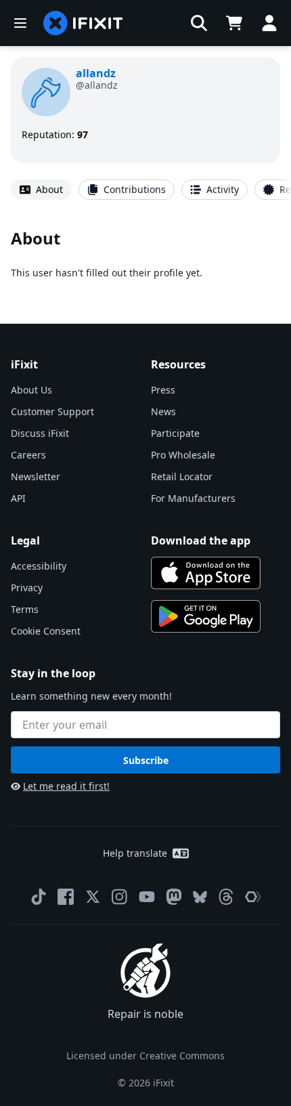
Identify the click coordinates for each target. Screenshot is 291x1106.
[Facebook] (66, 897)
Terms (25, 609)
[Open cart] (234, 23)
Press (163, 389)
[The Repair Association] (253, 897)
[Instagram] (120, 897)
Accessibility (38, 565)
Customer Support (52, 411)
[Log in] (269, 23)
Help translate (135, 853)
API (18, 498)
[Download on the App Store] (206, 573)
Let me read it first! (66, 786)
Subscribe (146, 760)
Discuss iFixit (40, 433)
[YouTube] (147, 897)
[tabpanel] (145, 253)
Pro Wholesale (183, 454)
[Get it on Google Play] (206, 616)
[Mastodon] (174, 897)
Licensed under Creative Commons (145, 1055)
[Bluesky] (200, 897)
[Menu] (20, 23)
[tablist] (145, 189)
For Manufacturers (193, 498)
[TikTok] (38, 897)
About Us (31, 389)
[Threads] (226, 897)
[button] (198, 23)
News (163, 411)
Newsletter (35, 476)
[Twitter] (93, 897)
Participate (175, 433)
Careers (28, 454)
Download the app (200, 540)
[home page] (83, 23)
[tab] (41, 189)
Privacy (27, 587)
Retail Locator (181, 476)
